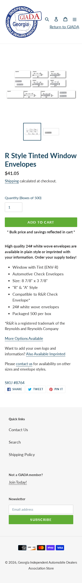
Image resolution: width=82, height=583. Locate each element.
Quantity (23, 198)
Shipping (12, 181)
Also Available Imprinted (45, 354)
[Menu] (74, 19)
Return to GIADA (64, 26)
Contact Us (18, 429)
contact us (24, 363)
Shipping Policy (22, 454)
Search (15, 442)
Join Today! (18, 482)
